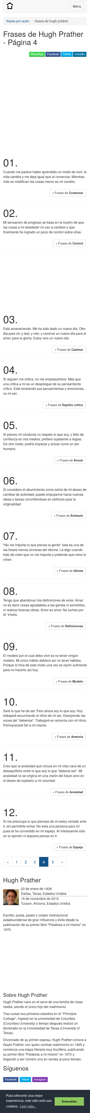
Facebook (53, 54)
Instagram (40, 1079)
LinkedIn (80, 54)
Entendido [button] (69, 1101)
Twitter (67, 54)
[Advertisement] (45, 106)
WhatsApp (37, 54)
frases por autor (17, 21)
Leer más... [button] (28, 1106)
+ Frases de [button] (67, 193)
